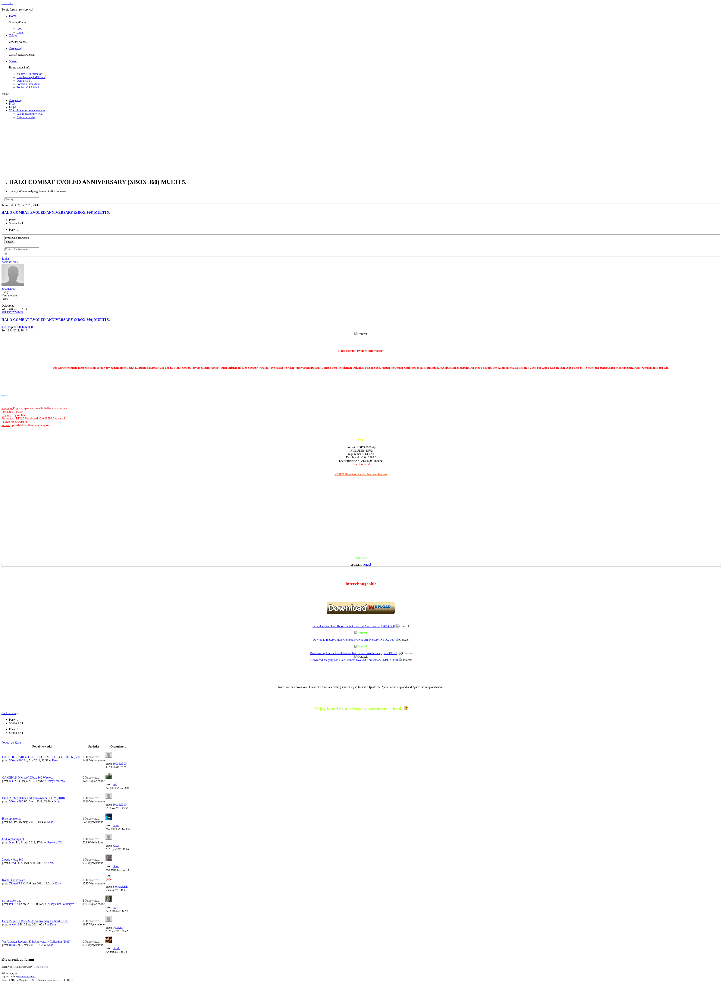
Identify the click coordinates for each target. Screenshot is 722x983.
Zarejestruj (15, 48)
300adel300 (8, 288)
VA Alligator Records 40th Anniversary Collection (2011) (36, 941)
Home (12, 15)
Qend (12, 862)
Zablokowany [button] (10, 262)
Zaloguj (13, 35)
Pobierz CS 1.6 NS (28, 87)
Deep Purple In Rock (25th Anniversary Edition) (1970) (35, 921)
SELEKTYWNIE (12, 312)
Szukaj (10, 241)
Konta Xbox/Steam (13, 880)
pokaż (367, 565)
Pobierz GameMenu (28, 84)
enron (116, 825)
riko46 (13, 945)
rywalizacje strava (26, 976)
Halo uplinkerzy (11, 818)
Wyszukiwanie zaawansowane (27, 110)
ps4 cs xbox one (11, 900)
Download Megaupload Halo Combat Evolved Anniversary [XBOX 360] (354, 660)
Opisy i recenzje (56, 780)
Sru (11, 821)
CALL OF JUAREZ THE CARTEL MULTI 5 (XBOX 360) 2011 (42, 757)
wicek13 (14, 924)
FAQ (20, 28)
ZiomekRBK (17, 883)
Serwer (13, 61)
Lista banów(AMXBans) (31, 77)
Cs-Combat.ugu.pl (13, 839)
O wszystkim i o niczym (59, 904)
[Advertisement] (361, 148)
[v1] (11, 904)
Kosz (55, 760)
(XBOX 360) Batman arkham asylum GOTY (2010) (33, 798)
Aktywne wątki (26, 117)
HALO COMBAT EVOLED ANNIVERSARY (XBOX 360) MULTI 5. (56, 212)
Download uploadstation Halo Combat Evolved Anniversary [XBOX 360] (354, 653)
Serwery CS (54, 842)
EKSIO (7, 3)
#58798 (6, 327)
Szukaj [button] (6, 258)
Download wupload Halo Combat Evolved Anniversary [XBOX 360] (354, 626)
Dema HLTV (25, 80)
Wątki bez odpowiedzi (30, 113)
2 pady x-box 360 (12, 859)
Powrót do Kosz (11, 742)
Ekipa (20, 32)
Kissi (12, 842)
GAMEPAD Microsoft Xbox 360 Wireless (27, 777)
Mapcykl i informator (29, 73)
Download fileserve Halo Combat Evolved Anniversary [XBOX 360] (354, 639)
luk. (11, 780)
